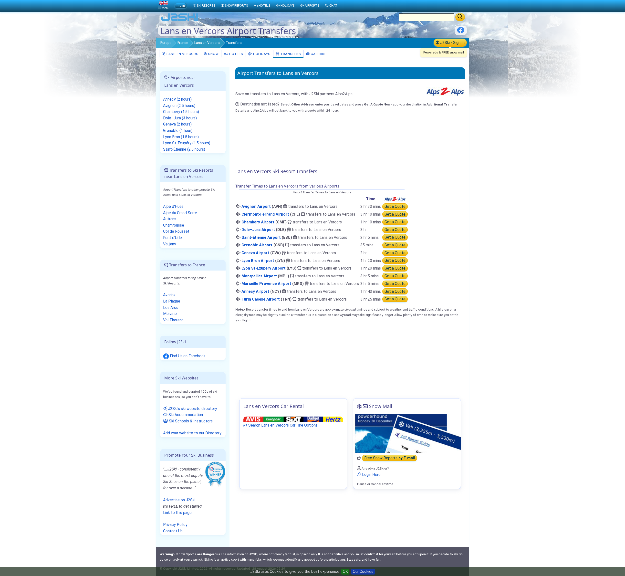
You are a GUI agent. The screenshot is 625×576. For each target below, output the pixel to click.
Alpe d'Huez (173, 206)
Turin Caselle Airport (260, 299)
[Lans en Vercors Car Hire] (293, 419)
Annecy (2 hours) (177, 99)
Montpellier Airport (259, 276)
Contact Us (173, 531)
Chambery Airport (257, 222)
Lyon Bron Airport (257, 260)
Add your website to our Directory (192, 433)
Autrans (169, 219)
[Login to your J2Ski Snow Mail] (407, 433)
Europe (165, 43)
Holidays (261, 54)
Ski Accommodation (185, 414)
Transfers (290, 54)
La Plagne (171, 301)
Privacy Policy (175, 524)
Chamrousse (173, 225)
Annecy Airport (255, 291)
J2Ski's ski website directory (192, 408)
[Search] (460, 17)
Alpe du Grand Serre (180, 212)
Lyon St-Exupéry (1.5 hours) (186, 143)
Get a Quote (395, 206)
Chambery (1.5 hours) (181, 111)
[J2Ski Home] (179, 20)
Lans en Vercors (207, 43)
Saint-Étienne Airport (261, 237)
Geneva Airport (255, 253)
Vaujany (169, 244)
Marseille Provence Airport (266, 283)
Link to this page (177, 512)
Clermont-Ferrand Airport (265, 214)
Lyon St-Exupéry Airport (263, 268)
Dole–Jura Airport (258, 229)
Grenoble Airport (256, 245)
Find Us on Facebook (187, 356)
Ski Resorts (206, 5)
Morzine (170, 313)
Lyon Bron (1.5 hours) (181, 137)
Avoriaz (169, 295)
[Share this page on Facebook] (461, 32)
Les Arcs (170, 307)
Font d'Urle (172, 237)
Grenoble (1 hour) (177, 130)
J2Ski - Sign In (452, 42)
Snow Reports (236, 5)
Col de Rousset (176, 231)
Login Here (371, 474)
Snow (213, 54)
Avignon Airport (256, 206)
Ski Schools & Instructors (190, 421)
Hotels (235, 54)
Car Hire (318, 54)
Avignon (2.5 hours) (179, 105)
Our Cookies (363, 571)
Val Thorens (173, 320)
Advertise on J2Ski (179, 500)
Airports (312, 5)
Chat (333, 5)
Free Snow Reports (389, 458)
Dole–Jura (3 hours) (180, 118)
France (182, 43)
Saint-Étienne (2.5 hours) (184, 149)
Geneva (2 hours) (177, 124)
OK (345, 571)
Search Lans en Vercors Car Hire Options (282, 425)
